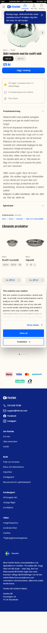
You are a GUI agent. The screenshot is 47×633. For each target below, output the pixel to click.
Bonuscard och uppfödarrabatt (17, 482)
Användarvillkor (10, 528)
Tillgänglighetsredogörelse (15, 538)
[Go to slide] (19, 354)
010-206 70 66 (14, 405)
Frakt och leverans (11, 462)
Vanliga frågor (9, 502)
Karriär (6, 446)
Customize (22, 341)
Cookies (6, 533)
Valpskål (30, 260)
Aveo (5, 50)
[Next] (42, 32)
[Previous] (4, 32)
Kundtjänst (8, 507)
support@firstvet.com (17, 410)
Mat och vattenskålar (34, 219)
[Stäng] (42, 15)
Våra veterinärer (10, 441)
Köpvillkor (7, 472)
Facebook (11, 416)
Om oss (6, 436)
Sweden (15, 553)
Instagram (11, 421)
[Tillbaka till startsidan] (13, 7)
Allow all (24, 333)
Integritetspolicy (10, 522)
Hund (13, 50)
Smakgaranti (8, 477)
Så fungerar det (10, 497)
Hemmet (19, 219)
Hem (4, 219)
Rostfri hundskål (10, 260)
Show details (33, 325)
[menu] (3, 6)
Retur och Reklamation (13, 467)
